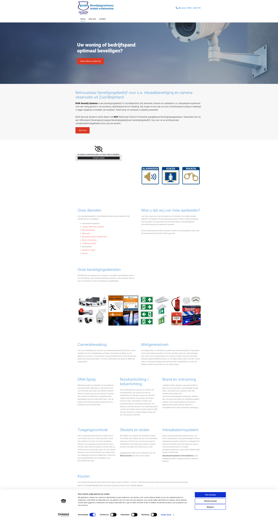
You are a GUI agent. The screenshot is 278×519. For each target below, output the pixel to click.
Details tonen (166, 515)
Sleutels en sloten (88, 250)
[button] (90, 61)
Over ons (92, 19)
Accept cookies (98, 158)
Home (82, 19)
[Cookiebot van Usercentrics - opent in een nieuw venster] (63, 514)
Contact (102, 19)
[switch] (113, 514)
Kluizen (85, 253)
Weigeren (210, 507)
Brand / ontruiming (89, 240)
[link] (99, 149)
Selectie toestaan (210, 501)
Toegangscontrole (89, 243)
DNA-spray (86, 233)
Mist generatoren (88, 230)
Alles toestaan (210, 495)
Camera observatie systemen (93, 227)
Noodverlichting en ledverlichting (94, 237)
